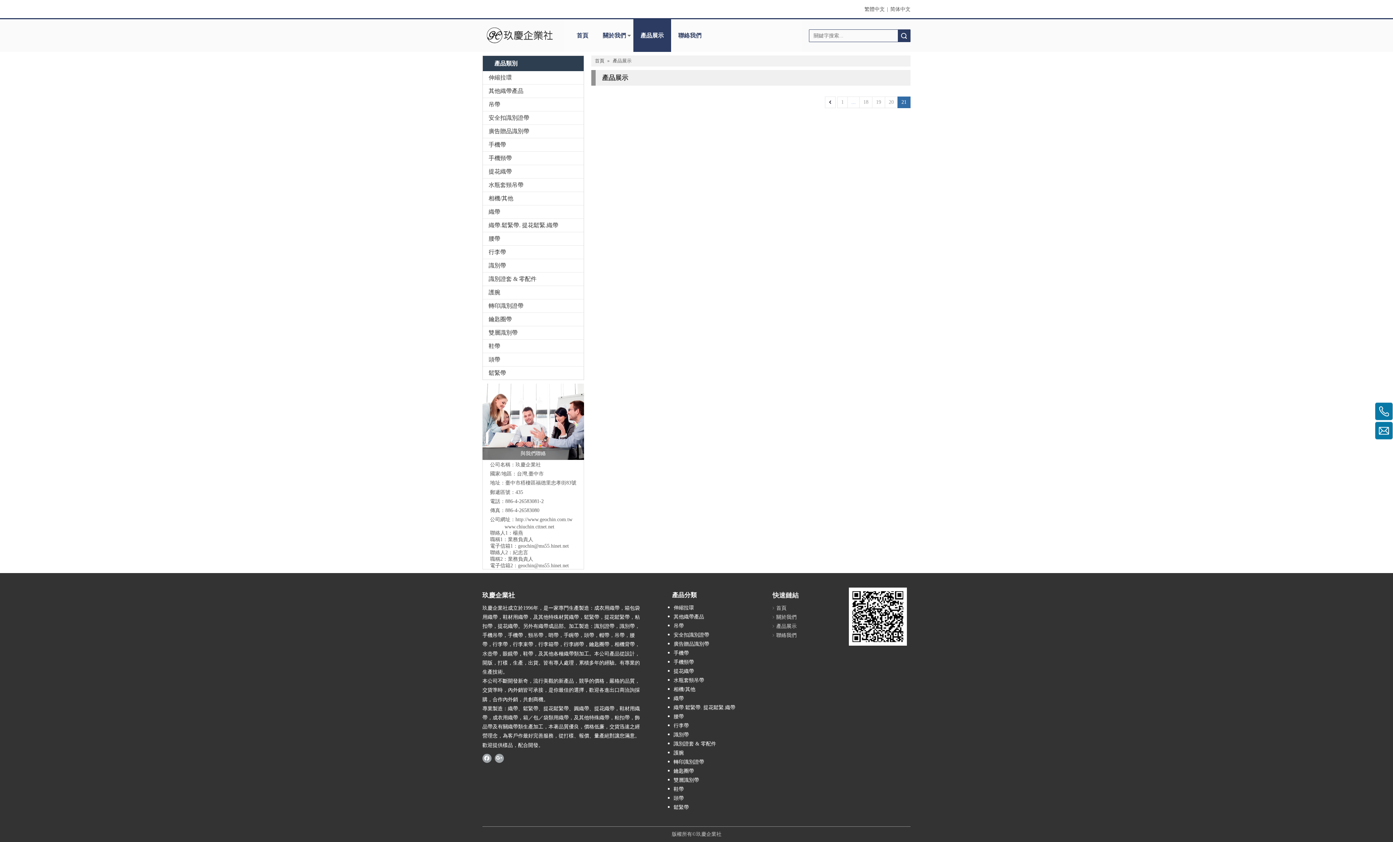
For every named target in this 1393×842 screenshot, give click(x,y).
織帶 (494, 212)
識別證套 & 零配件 (513, 279)
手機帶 (497, 145)
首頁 (582, 35)
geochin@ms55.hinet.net (543, 546)
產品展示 (652, 35)
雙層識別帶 (503, 333)
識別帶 (497, 265)
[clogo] (519, 35)
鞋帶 (494, 346)
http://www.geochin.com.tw (543, 519)
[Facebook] (487, 758)
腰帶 (494, 239)
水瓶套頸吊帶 (506, 185)
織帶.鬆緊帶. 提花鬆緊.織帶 (523, 225)
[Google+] (499, 758)
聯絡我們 (690, 35)
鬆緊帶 (497, 373)
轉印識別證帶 (506, 306)
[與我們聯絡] (533, 422)
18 (865, 102)
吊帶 (494, 104)
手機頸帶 (500, 158)
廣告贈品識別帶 (509, 131)
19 (878, 102)
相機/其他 (501, 198)
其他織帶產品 (506, 91)
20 (891, 102)
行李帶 (497, 252)
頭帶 (494, 359)
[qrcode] (878, 617)
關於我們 (614, 35)
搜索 (904, 36)
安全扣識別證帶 (509, 118)
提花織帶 (500, 171)
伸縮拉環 (500, 77)
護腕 (494, 292)
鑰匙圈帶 (500, 319)
